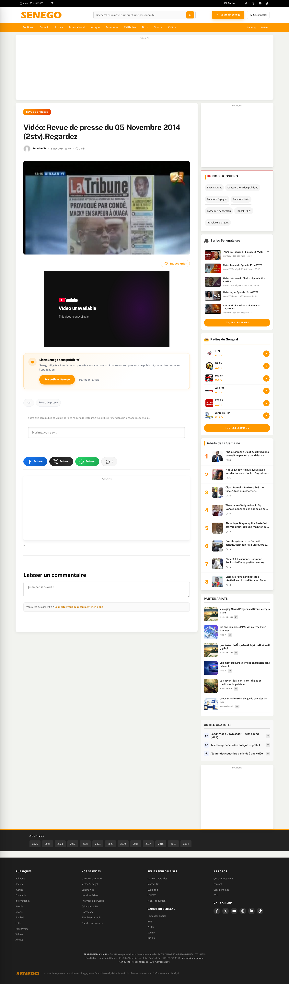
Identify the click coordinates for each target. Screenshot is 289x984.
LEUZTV (151, 895)
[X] (225, 911)
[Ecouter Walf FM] (266, 391)
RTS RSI (151, 938)
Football (20, 917)
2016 (161, 844)
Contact (218, 884)
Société (44, 27)
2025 (47, 844)
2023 (72, 844)
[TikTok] (267, 3)
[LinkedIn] (251, 911)
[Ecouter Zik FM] (266, 366)
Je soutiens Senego (57, 379)
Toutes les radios (237, 428)
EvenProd (152, 890)
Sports (158, 27)
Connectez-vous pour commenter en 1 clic (78, 607)
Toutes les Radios (156, 916)
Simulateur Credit (91, 917)
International (77, 27)
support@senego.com (192, 958)
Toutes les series (237, 322)
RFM (149, 921)
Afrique (95, 27)
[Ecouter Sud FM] (266, 378)
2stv (28, 403)
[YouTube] (260, 3)
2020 (110, 844)
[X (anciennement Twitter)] (253, 3)
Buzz (145, 27)
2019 (123, 844)
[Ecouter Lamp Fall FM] (266, 415)
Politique (28, 27)
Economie (21, 895)
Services (251, 27)
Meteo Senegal (90, 884)
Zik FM (150, 927)
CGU (216, 895)
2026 (35, 844)
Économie (112, 27)
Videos (19, 934)
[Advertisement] (144, 69)
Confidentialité (162, 962)
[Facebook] (246, 3)
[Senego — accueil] (42, 15)
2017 (148, 844)
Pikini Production (156, 901)
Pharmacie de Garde (93, 901)
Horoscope (88, 912)
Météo (264, 27)
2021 (98, 844)
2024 (60, 844)
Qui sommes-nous (223, 878)
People (19, 906)
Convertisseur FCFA (92, 878)
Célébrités (130, 27)
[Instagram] (242, 911)
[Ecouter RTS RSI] (266, 403)
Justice (58, 27)
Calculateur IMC (90, 906)
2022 (85, 844)
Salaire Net (88, 890)
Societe (20, 884)
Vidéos (172, 27)
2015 (173, 844)
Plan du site (124, 962)
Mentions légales (140, 962)
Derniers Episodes (157, 878)
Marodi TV (152, 884)
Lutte (18, 923)
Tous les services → (92, 923)
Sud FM (151, 932)
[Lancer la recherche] (190, 14)
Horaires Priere (90, 895)
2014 (186, 844)
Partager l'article (89, 379)
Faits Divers (22, 929)
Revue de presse (37, 112)
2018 (135, 844)
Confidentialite (221, 890)
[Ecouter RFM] (266, 353)
